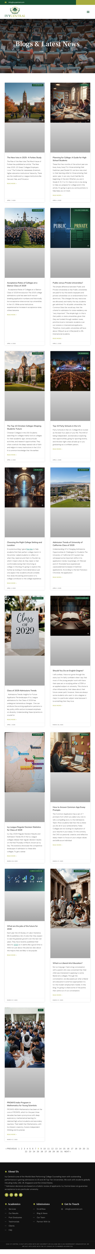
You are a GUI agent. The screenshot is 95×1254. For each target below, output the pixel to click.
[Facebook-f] (6, 1195)
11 (48, 1148)
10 (44, 1148)
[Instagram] (11, 1195)
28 (50, 1151)
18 (76, 1148)
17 (72, 1148)
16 (68, 1148)
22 (26, 1151)
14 (60, 1148)
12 (52, 1148)
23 (30, 1151)
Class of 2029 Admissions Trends (21, 690)
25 (38, 1151)
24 (34, 1151)
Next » (67, 1151)
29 (53, 1151)
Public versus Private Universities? (68, 283)
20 (84, 1148)
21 (88, 1148)
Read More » (12, 183)
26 (42, 1151)
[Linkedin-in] (20, 1195)
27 (46, 1151)
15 (64, 1148)
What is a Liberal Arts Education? (67, 963)
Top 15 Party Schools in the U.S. (67, 426)
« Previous (11, 1148)
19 (80, 1148)
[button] (88, 12)
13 (56, 1148)
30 (57, 1151)
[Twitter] (16, 1195)
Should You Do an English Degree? (68, 670)
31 (61, 1151)
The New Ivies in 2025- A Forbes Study (24, 157)
